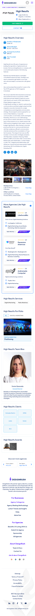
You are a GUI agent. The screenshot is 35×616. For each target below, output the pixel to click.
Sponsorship (17, 533)
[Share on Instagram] (15, 152)
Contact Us (17, 551)
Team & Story (17, 548)
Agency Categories (17, 502)
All (6, 315)
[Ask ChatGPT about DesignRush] (20, 559)
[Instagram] (13, 603)
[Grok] (23, 559)
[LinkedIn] (9, 603)
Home (3, 7)
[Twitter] (21, 603)
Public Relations (23, 302)
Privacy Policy (17, 580)
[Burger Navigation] (32, 2)
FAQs (17, 512)
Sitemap (17, 574)
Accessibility (17, 583)
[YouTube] (26, 603)
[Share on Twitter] (8, 152)
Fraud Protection (17, 586)
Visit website (16, 23)
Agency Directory (12, 7)
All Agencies (17, 536)
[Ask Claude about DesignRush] (11, 559)
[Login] (27, 2)
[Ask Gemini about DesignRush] (16, 559)
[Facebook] (17, 603)
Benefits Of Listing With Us (17, 527)
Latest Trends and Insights (17, 509)
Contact (16, 28)
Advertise (17, 515)
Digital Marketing (10, 302)
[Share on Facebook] (5, 152)
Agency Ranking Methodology (17, 505)
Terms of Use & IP (17, 577)
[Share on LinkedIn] (12, 152)
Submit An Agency (17, 530)
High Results (22, 11)
